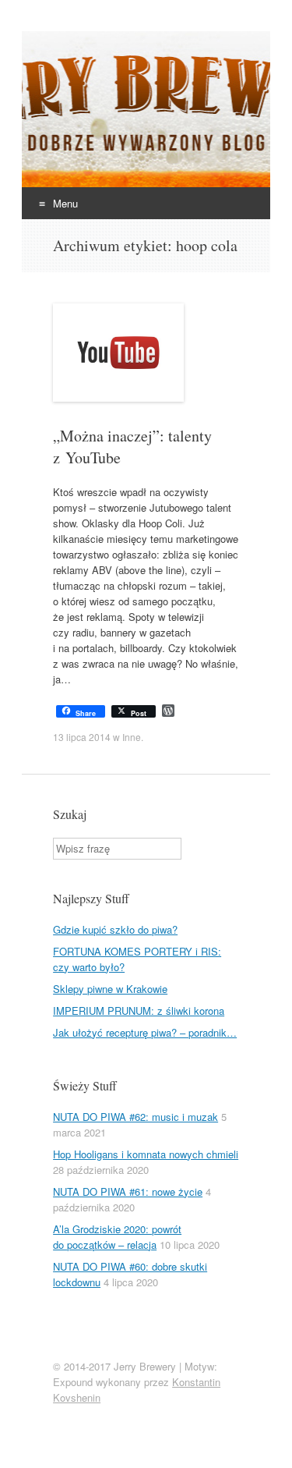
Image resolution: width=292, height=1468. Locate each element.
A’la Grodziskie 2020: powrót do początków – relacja (117, 1237)
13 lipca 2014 (82, 736)
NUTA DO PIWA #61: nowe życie (127, 1191)
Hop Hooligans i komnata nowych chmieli (145, 1154)
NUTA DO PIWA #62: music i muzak (135, 1116)
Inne (131, 736)
